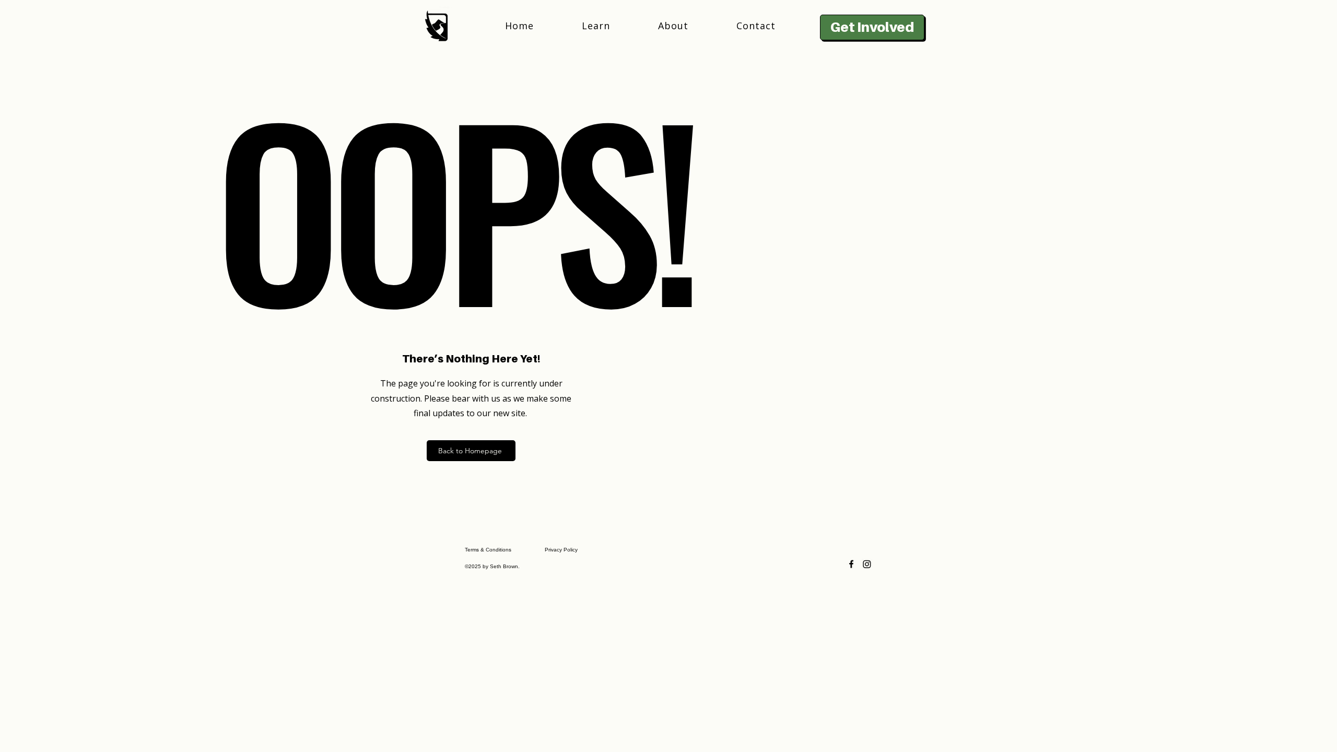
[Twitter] (867, 564)
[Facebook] (851, 564)
